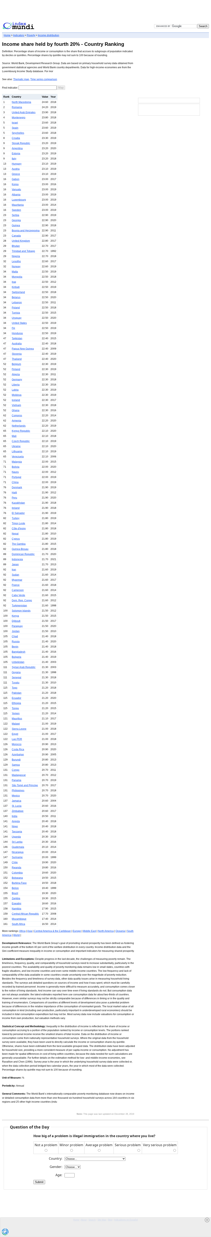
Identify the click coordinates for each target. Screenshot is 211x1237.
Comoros (17, 415)
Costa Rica (18, 749)
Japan (15, 564)
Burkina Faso (19, 883)
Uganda (16, 836)
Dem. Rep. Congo (22, 600)
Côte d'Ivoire (19, 528)
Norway (16, 266)
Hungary (16, 163)
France (16, 585)
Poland (16, 307)
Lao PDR (17, 739)
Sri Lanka (17, 841)
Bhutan (16, 246)
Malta (15, 271)
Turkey (15, 518)
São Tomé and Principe (25, 785)
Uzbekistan (18, 662)
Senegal (16, 677)
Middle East (89, 931)
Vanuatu (16, 189)
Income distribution (48, 35)
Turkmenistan (19, 605)
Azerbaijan (18, 754)
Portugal (16, 477)
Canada (16, 235)
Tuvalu (15, 682)
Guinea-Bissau (20, 549)
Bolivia (15, 466)
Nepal (15, 533)
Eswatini (16, 903)
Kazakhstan (18, 502)
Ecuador (16, 698)
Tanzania (17, 831)
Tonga (15, 708)
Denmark (17, 487)
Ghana (15, 410)
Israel (15, 122)
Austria (16, 168)
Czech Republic (21, 441)
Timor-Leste (18, 523)
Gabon (15, 179)
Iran (14, 569)
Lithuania (17, 451)
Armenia (16, 420)
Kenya (15, 615)
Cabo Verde (18, 595)
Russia (16, 641)
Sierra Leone (19, 728)
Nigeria (16, 256)
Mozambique (19, 918)
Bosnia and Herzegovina (26, 230)
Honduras (17, 333)
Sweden (16, 210)
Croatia (16, 138)
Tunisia (16, 312)
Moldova (16, 394)
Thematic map (21, 79)
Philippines (18, 790)
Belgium (16, 364)
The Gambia (19, 543)
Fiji (13, 328)
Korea (15, 184)
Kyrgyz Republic (21, 430)
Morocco (16, 744)
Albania (16, 194)
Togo (14, 687)
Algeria (16, 374)
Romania (17, 107)
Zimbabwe (17, 811)
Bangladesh (18, 651)
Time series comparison (43, 79)
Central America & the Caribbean (52, 931)
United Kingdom (21, 240)
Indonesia (17, 559)
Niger (15, 826)
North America (106, 931)
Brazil (15, 893)
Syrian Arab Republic (23, 667)
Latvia (15, 389)
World (16, 935)
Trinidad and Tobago (23, 251)
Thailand (17, 359)
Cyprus (16, 538)
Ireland (16, 508)
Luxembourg (19, 199)
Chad (15, 636)
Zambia (16, 898)
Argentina (17, 148)
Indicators (18, 35)
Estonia (16, 153)
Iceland (16, 400)
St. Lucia (16, 805)
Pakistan (16, 692)
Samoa (16, 764)
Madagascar (19, 775)
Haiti (14, 492)
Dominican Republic (23, 554)
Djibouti (16, 621)
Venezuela (18, 456)
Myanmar (17, 579)
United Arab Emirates (23, 112)
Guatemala (18, 847)
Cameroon (18, 590)
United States (19, 323)
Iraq (14, 281)
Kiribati (16, 287)
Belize (15, 888)
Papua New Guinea (23, 348)
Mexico (16, 795)
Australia (17, 343)
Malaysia (17, 461)
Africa (22, 931)
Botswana (17, 877)
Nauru (15, 472)
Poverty (31, 35)
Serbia (15, 215)
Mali (14, 436)
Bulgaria (16, 656)
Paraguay (17, 626)
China (15, 482)
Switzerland (18, 292)
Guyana (16, 672)
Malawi (16, 723)
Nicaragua (17, 852)
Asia (29, 931)
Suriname (17, 857)
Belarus (16, 297)
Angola (16, 821)
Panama (16, 780)
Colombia (17, 872)
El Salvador (18, 513)
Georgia (16, 220)
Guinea (16, 225)
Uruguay (16, 317)
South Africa (18, 924)
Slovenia (17, 353)
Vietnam (16, 405)
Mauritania (18, 204)
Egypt (15, 734)
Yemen (16, 713)
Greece (16, 174)
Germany (17, 379)
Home (7, 35)
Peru (14, 497)
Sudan (15, 574)
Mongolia (17, 276)
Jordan (16, 631)
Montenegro (18, 117)
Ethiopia (16, 703)
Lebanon (17, 302)
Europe (77, 931)
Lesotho (16, 261)
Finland (16, 369)
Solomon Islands (21, 610)
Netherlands (19, 425)
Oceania (120, 931)
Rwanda (16, 867)
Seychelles (18, 133)
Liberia (16, 384)
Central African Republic (25, 913)
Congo (15, 770)
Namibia (16, 908)
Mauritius (17, 718)
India (14, 816)
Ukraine (16, 446)
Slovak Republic (21, 143)
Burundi (16, 759)
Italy (14, 158)
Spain (15, 127)
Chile (15, 862)
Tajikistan (17, 338)
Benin (15, 646)
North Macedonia (21, 102)
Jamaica (16, 800)
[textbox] (38, 87)
